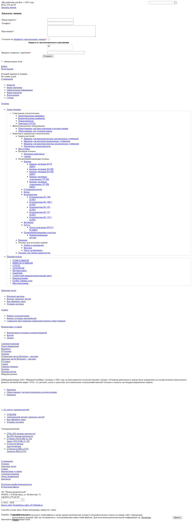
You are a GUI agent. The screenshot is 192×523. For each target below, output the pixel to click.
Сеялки (27, 156)
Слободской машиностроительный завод (32, 275)
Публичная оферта (10, 487)
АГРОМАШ (18, 268)
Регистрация (7, 69)
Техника (5, 103)
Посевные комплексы (34, 154)
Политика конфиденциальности (16, 484)
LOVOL (16, 265)
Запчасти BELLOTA (16, 451)
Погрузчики (24, 149)
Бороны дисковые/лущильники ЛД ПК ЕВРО (39, 184)
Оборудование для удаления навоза (35, 131)
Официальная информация (20, 90)
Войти (4, 66)
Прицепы (22, 240)
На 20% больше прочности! (20, 436)
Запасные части (8, 290)
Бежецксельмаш (20, 278)
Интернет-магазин (15, 296)
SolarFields (17, 273)
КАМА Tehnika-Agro (22, 280)
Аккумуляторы (14, 446)
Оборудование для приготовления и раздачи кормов (43, 128)
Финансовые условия (11, 327)
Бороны (27, 161)
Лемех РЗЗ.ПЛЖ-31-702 (18, 441)
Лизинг (10, 338)
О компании (7, 79)
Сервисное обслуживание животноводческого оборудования (36, 321)
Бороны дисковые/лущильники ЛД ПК (39, 177)
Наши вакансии (14, 92)
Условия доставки (15, 304)
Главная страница (9, 366)
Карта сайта (7, 505)
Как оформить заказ (16, 301)
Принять (177, 518)
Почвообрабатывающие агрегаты (40, 232)
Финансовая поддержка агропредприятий (27, 332)
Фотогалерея (13, 95)
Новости (11, 85)
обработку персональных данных (30, 39)
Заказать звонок (8, 7)
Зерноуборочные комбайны (31, 116)
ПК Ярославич (20, 270)
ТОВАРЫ (11, 414)
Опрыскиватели (26, 121)
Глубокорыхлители (33, 189)
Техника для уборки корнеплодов (34, 253)
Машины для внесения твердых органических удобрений (51, 143)
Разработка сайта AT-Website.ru (28, 505)
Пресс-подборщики (33, 250)
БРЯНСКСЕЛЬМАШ (23, 263)
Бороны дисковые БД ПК (41, 169)
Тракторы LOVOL (27, 123)
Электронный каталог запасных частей (25, 417)
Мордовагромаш (20, 283)
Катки (27, 192)
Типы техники (14, 109)
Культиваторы (30, 194)
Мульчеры (28, 222)
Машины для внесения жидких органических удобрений (51, 138)
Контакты (6, 349)
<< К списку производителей (15, 409)
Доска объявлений (10, 346)
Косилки (28, 247)
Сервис (4, 310)
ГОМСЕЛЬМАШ (21, 260)
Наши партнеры (14, 87)
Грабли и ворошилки (34, 245)
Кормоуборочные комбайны (31, 118)
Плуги (27, 225)
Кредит (10, 335)
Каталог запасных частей (19, 299)
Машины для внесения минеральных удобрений (47, 141)
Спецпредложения (10, 343)
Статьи (10, 97)
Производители (14, 256)
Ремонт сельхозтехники (18, 316)
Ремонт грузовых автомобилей (21, 318)
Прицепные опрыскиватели (37, 146)
